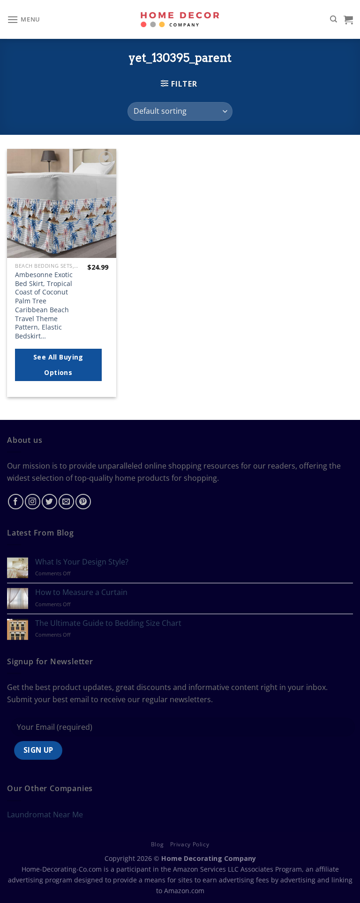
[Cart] (348, 19)
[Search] (333, 19)
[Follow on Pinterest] (83, 501)
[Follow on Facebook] (15, 501)
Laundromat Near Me (45, 814)
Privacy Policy (190, 844)
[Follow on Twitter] (49, 501)
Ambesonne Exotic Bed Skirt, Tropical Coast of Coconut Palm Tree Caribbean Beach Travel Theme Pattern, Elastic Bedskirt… (44, 305)
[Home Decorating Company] (180, 19)
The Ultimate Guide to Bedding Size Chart (108, 623)
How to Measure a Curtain (81, 592)
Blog (157, 844)
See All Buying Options (58, 364)
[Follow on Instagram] (32, 501)
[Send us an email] (66, 501)
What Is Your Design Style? (81, 562)
